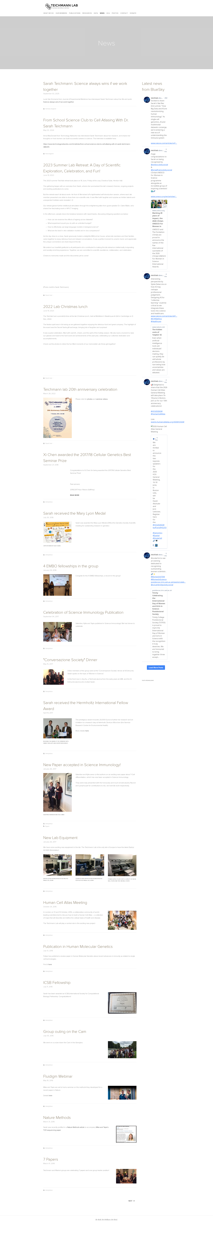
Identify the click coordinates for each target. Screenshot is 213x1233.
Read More (74, 495)
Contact (124, 13)
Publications (74, 13)
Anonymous (49, 502)
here (87, 730)
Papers (47, 826)
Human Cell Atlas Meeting (65, 902)
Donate (133, 13)
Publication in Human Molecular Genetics (78, 946)
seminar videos (102, 399)
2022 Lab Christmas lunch (65, 306)
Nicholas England (50, 109)
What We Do (48, 13)
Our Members (61, 13)
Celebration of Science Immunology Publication (83, 612)
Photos (115, 13)
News (102, 13)
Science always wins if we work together (58, 102)
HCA (108, 13)
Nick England (49, 154)
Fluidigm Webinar (57, 1076)
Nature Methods (57, 1117)
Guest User (48, 295)
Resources (87, 13)
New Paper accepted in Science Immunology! (82, 764)
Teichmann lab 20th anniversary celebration (80, 389)
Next (130, 1201)
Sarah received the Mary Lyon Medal (74, 513)
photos (89, 399)
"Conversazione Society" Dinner (70, 659)
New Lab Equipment (60, 837)
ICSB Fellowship (56, 982)
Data (96, 13)
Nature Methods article (75, 1127)
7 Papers (50, 1159)
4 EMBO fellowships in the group (70, 565)
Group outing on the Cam (64, 1031)
